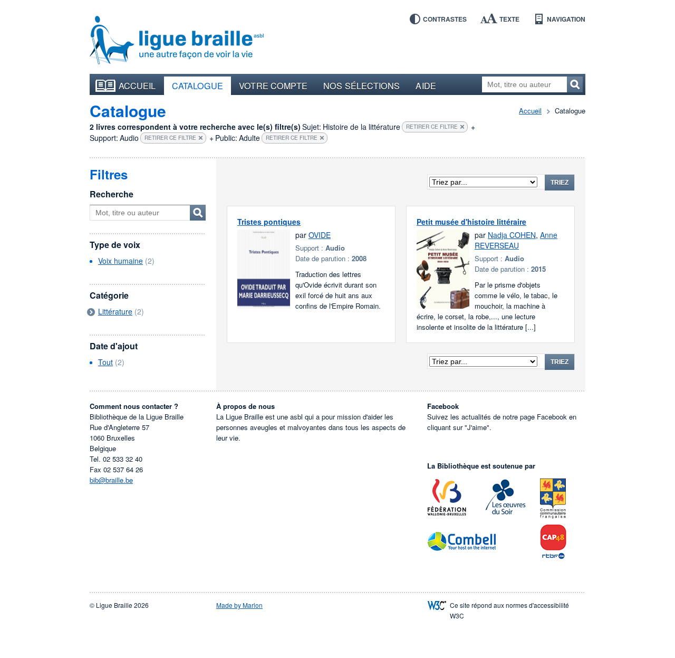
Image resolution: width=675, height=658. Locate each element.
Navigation (566, 19)
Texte (509, 19)
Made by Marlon (239, 604)
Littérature (115, 311)
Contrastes (445, 19)
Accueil (137, 85)
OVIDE (319, 235)
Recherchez (575, 84)
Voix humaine (120, 260)
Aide (426, 85)
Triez (559, 182)
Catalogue (198, 85)
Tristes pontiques (269, 221)
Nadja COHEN (512, 235)
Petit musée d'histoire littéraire (471, 221)
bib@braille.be (111, 480)
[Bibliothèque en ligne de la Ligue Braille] (177, 40)
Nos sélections (361, 85)
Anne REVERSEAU (516, 240)
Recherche (111, 194)
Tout (105, 362)
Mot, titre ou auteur (198, 213)
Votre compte (273, 85)
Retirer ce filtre (432, 126)
